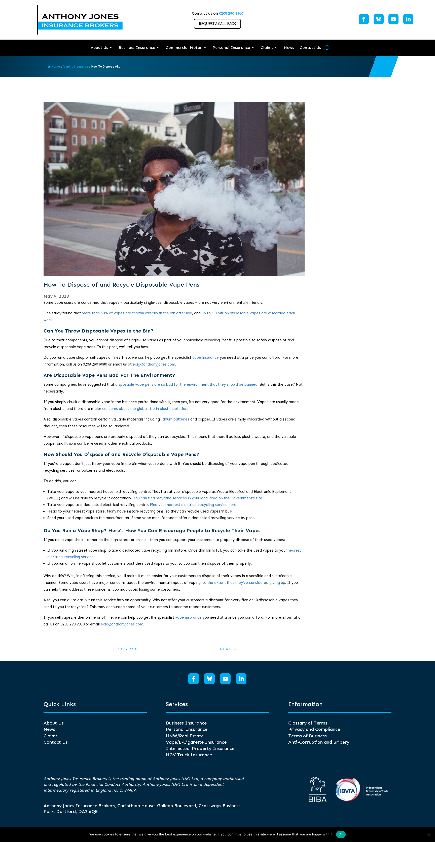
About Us (99, 47)
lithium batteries (175, 419)
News (289, 47)
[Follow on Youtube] (393, 19)
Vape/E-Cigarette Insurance (196, 742)
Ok (341, 834)
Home (56, 66)
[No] (428, 834)
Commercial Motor (184, 47)
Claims (267, 47)
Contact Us (310, 47)
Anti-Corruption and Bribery (318, 742)
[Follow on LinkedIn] (408, 19)
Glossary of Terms (307, 723)
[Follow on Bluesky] (379, 19)
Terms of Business (307, 736)
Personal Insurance (231, 47)
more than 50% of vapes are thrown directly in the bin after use (137, 313)
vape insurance (205, 357)
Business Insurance (137, 47)
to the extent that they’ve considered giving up (244, 582)
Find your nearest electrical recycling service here (193, 504)
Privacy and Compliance (314, 729)
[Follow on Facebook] (364, 19)
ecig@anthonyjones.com (154, 364)
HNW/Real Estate (185, 736)
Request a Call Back (217, 23)
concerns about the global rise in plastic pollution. (145, 408)
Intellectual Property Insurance (200, 748)
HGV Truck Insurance (189, 755)
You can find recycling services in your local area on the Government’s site (197, 498)
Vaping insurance (75, 66)
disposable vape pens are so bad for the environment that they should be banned (186, 384)
